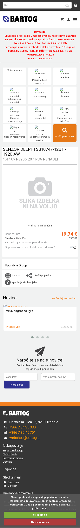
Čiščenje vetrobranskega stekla (14, 121)
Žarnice (65, 96)
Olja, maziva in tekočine (64, 120)
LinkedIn (12, 485)
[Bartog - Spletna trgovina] (19, 24)
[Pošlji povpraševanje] (73, 247)
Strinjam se (40, 514)
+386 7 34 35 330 (22, 427)
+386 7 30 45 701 (22, 432)
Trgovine (9, 469)
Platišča (65, 77)
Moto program (14, 70)
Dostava (7, 461)
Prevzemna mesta (13, 458)
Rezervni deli (39, 118)
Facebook (13, 482)
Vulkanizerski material (14, 101)
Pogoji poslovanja (13, 450)
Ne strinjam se (40, 522)
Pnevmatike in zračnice (39, 82)
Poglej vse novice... (66, 298)
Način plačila (10, 454)
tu (46, 508)
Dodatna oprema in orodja (40, 138)
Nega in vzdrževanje (14, 136)
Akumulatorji (39, 96)
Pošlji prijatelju (43, 275)
